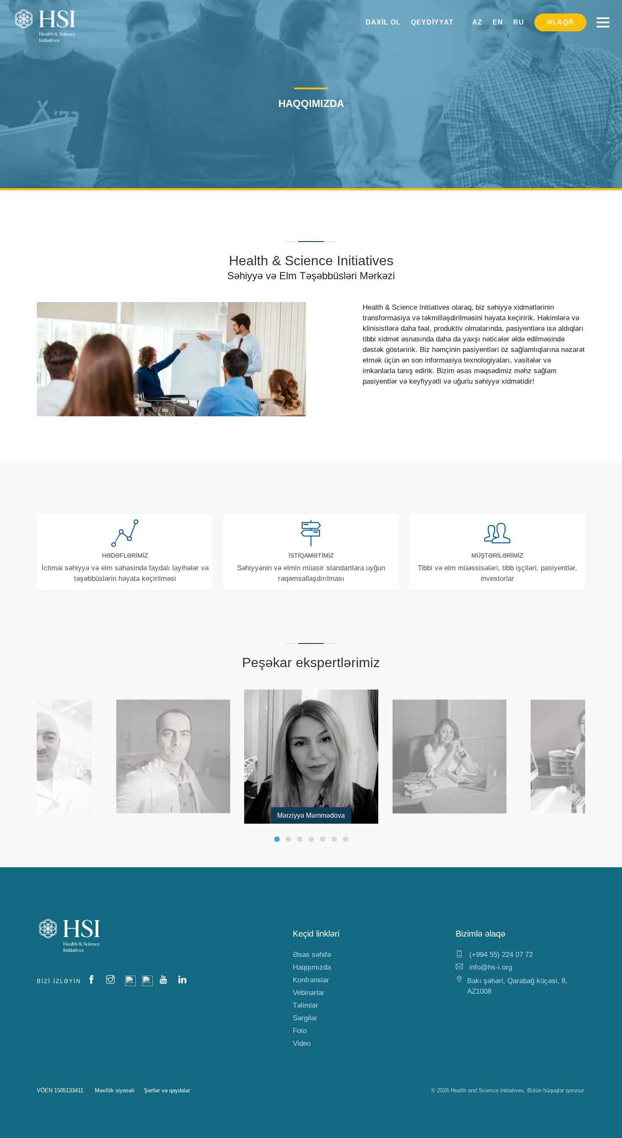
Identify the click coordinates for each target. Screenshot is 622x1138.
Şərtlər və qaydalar (167, 1090)
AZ (477, 22)
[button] (277, 839)
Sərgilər (305, 1018)
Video (302, 1043)
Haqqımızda (312, 967)
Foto (300, 1031)
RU (518, 22)
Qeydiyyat (432, 22)
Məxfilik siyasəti (115, 1090)
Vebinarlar (309, 993)
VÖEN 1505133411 (60, 1090)
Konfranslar (311, 980)
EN (498, 22)
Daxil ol (383, 22)
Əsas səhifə (312, 955)
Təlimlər (305, 1005)
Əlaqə (560, 22)
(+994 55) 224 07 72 (500, 955)
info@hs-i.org (489, 967)
